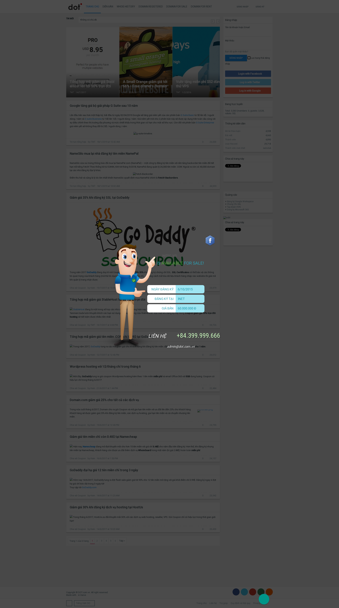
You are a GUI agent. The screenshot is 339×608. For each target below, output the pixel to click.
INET (181, 299)
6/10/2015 (185, 289)
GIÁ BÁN (168, 308)
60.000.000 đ (187, 308)
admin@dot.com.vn (181, 346)
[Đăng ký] (264, 599)
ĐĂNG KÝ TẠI (164, 299)
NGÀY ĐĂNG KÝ (162, 289)
